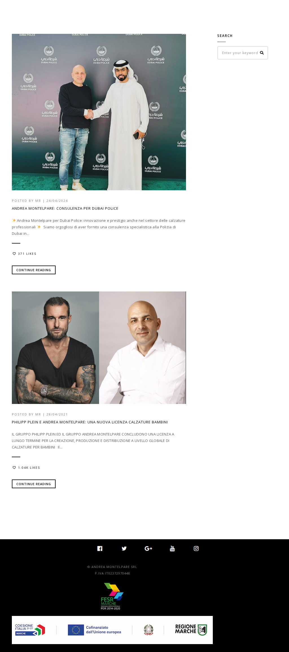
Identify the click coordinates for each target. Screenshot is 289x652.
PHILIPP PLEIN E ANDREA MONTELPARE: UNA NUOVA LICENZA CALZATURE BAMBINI (90, 422)
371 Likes (27, 254)
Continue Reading (33, 270)
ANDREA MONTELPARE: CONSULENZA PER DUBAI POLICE (65, 208)
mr (38, 200)
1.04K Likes (29, 468)
